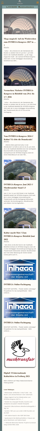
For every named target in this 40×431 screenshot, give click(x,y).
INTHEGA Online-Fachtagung (17, 284)
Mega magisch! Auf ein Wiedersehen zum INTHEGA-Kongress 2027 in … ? (20, 42)
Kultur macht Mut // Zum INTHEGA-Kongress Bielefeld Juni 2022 (19, 236)
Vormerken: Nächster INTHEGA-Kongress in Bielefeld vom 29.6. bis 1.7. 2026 (19, 93)
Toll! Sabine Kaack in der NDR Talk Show (17, 415)
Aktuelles (6, 47)
